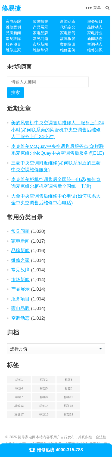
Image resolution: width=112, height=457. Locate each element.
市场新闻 (40, 44)
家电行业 (94, 33)
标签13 (19, 405)
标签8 (44, 397)
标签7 (19, 397)
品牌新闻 (13, 33)
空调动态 (94, 44)
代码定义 (67, 27)
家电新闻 (67, 33)
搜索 (15, 92)
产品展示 (40, 27)
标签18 (43, 414)
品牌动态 (94, 27)
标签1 (19, 379)
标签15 (68, 405)
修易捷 (11, 8)
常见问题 (40, 38)
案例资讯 (67, 44)
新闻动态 (67, 21)
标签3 (68, 379)
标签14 (43, 405)
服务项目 (94, 21)
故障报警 (40, 21)
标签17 (19, 414)
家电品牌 (13, 21)
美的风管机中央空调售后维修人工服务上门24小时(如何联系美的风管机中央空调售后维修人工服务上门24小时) (57, 129)
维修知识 (94, 50)
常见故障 (13, 38)
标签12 (68, 397)
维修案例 (13, 27)
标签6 (68, 388)
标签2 (44, 379)
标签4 (19, 388)
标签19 (68, 414)
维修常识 (40, 50)
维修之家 (13, 50)
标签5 (44, 388)
